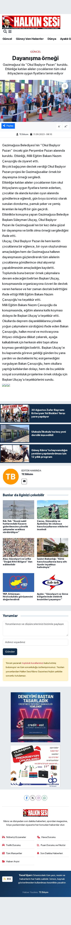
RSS (9, 879)
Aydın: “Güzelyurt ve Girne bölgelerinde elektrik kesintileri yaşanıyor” (52, 597)
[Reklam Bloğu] (35, 717)
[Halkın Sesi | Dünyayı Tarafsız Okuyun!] (31, 22)
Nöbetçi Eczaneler (16, 837)
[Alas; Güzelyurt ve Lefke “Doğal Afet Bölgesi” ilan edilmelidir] (18, 547)
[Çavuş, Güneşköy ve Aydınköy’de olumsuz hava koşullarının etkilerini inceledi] (52, 509)
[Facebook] (26, 798)
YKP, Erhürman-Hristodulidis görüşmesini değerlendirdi (18, 597)
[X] (32, 798)
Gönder (10, 651)
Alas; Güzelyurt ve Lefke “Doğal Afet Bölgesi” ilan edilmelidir (17, 562)
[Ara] (5, 31)
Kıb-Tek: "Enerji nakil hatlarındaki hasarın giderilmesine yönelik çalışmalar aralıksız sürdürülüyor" (15, 526)
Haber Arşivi (12, 861)
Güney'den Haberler (30, 38)
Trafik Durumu (13, 845)
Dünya (52, 38)
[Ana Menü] (10, 31)
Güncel (7, 38)
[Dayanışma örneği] (35, 101)
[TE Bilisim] (11, 476)
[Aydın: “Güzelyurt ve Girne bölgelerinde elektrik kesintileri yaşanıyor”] (52, 582)
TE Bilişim (43, 892)
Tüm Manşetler (14, 853)
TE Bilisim (23, 134)
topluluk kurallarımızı (33, 663)
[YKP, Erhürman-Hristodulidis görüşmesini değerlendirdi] (18, 582)
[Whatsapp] (44, 798)
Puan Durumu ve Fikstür (53, 845)
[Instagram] (38, 798)
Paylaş (10, 126)
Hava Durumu (48, 837)
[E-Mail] (24, 481)
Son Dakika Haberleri (51, 853)
